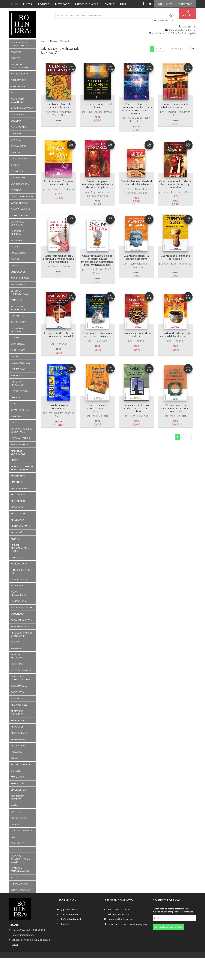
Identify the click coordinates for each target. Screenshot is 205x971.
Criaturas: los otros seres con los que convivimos (97, 334)
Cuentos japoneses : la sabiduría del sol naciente (175, 105)
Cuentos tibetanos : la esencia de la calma (58, 105)
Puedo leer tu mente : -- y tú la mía (97, 105)
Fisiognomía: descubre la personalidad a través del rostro (58, 336)
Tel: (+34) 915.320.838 (119, 914)
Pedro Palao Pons (61, 111)
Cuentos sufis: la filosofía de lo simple (175, 257)
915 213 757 (189, 26)
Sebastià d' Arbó (61, 266)
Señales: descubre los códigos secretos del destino (136, 408)
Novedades (63, 4)
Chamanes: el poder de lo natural (136, 334)
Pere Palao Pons (139, 415)
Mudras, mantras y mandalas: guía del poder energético (175, 408)
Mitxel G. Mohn (95, 269)
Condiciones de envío (71, 914)
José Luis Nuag (100, 415)
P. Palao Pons (100, 340)
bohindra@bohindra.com (182, 30)
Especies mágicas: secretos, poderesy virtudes (97, 408)
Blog (123, 4)
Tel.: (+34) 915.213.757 (119, 909)
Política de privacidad (71, 919)
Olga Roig (170, 111)
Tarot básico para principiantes (58, 406)
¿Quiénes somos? (69, 909)
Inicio (16, 4)
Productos (43, 4)
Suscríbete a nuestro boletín (168, 927)
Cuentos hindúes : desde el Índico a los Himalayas (136, 183)
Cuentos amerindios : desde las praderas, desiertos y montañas (175, 184)
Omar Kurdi (170, 192)
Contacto (65, 924)
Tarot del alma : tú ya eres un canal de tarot (58, 183)
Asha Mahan (135, 189)
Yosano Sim (58, 115)
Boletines (109, 4)
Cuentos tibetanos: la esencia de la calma (136, 257)
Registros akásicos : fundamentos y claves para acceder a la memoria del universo (136, 108)
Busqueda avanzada (164, 20)
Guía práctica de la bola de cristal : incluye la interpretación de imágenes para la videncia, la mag (97, 260)
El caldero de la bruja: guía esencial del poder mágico (175, 334)
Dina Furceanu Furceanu (100, 111)
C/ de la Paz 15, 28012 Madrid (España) (174, 33)
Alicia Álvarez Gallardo (61, 189)
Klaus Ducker (135, 117)
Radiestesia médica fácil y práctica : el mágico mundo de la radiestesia (58, 258)
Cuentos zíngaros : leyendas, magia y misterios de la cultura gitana (97, 184)
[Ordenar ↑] (193, 48)
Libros (27, 4)
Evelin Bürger (55, 412)
